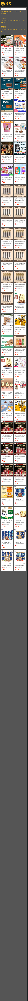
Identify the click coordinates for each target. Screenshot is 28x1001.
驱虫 (2, 11)
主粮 (2, 20)
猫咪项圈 (6, 11)
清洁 (11, 20)
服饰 (2, 22)
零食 (5, 20)
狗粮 (16, 11)
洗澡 (24, 20)
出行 (5, 31)
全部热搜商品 (4, 13)
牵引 (5, 22)
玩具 (8, 20)
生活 (20, 20)
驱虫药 (20, 11)
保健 (14, 20)
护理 (17, 20)
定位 (13, 11)
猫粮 (10, 11)
